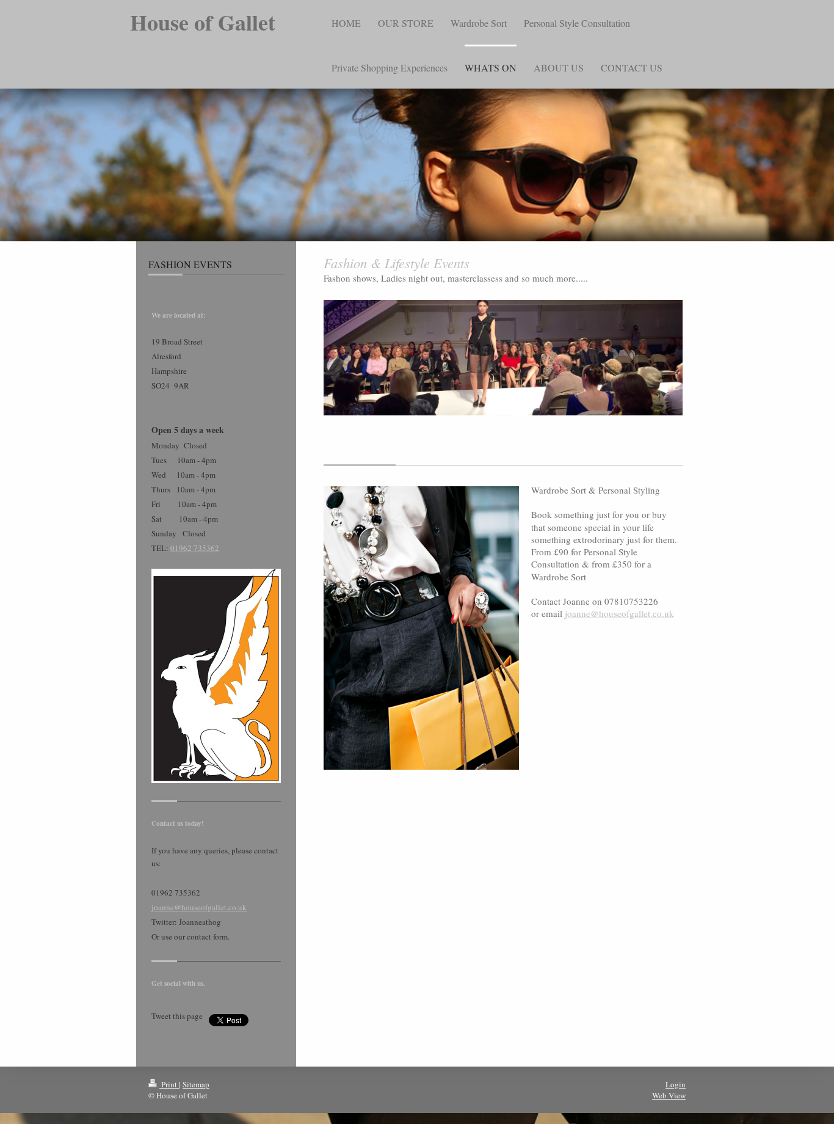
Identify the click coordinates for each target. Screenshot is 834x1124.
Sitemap (196, 1084)
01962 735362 (194, 547)
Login (675, 1084)
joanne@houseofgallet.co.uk (199, 907)
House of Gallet (202, 22)
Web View (669, 1095)
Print (169, 1084)
